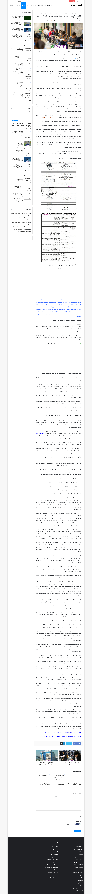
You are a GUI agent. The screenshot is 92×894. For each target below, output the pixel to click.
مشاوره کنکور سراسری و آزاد (52, 859)
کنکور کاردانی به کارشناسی (76, 885)
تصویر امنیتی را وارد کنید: (69, 825)
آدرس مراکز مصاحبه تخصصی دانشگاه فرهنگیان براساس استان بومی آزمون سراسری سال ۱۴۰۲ (63, 732)
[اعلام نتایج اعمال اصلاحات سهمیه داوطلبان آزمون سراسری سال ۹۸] (43, 778)
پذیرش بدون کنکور (78, 849)
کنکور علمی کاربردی (78, 880)
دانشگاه (80, 852)
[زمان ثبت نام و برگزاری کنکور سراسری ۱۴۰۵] (27, 64)
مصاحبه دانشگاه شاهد (53, 875)
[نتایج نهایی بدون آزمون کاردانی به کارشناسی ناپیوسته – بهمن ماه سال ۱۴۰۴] (27, 18)
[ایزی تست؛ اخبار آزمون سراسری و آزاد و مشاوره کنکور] (75, 5)
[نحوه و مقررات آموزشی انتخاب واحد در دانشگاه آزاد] (27, 200)
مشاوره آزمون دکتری (53, 846)
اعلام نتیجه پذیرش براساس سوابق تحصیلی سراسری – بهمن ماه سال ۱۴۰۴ (17, 29)
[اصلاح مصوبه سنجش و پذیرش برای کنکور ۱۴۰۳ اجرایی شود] (74, 778)
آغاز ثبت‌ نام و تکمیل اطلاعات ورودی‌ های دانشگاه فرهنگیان (59, 783)
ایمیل (79, 817)
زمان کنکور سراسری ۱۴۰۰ (53, 872)
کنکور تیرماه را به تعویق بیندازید (18, 227)
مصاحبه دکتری (55, 857)
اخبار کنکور (23, 5)
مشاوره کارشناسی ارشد (53, 849)
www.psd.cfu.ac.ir (40, 433)
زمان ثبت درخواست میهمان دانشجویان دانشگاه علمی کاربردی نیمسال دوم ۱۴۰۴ (18, 149)
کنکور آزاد (80, 875)
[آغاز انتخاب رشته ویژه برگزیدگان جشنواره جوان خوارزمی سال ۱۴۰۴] (27, 97)
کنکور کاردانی (79, 883)
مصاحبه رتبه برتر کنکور (77, 888)
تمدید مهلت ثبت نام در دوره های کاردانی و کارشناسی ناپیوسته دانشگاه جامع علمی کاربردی (18, 70)
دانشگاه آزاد (79, 854)
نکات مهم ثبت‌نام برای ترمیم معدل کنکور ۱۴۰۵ (18, 57)
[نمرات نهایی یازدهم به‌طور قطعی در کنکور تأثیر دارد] (27, 51)
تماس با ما (12, 5)
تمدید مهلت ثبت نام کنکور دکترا (51, 867)
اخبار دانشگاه (18, 5)
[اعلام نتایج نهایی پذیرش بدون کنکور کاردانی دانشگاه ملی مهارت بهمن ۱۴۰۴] (27, 24)
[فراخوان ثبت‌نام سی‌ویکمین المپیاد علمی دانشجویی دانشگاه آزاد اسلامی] (27, 194)
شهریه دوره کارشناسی (77, 872)
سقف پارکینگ (55, 862)
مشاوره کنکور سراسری (42, 5)
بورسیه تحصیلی (79, 846)
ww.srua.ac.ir (78, 453)
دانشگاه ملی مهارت (78, 870)
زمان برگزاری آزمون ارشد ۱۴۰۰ (52, 870)
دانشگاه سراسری (78, 859)
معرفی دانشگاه (79, 890)
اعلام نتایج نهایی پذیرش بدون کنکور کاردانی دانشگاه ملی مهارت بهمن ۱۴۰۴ (17, 23)
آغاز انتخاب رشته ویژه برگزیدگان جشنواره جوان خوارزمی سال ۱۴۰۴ (17, 94)
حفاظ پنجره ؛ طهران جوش (52, 864)
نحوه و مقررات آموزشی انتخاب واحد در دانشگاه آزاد (17, 199)
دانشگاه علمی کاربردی (77, 862)
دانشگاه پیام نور (78, 857)
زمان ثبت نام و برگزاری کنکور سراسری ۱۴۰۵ (18, 63)
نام (80, 812)
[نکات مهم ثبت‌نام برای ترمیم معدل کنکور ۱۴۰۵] (27, 59)
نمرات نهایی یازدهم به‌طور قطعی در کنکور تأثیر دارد (17, 48)
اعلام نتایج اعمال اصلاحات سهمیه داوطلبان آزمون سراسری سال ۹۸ (44, 783)
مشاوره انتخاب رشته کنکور (31, 5)
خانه (79, 13)
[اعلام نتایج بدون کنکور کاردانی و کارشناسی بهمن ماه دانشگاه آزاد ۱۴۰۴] (27, 135)
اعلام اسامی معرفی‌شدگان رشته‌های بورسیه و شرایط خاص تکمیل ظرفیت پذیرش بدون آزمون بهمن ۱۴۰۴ (17, 35)
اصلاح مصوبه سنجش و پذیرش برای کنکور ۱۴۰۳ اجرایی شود (74, 783)
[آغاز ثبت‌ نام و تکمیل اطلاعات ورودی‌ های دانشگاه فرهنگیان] (58, 778)
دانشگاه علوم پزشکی (78, 864)
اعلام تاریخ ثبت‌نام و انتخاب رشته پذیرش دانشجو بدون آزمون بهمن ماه (18, 84)
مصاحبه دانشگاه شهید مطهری (51, 878)
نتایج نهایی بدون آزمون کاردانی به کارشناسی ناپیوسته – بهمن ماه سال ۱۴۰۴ (17, 17)
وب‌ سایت (56, 817)
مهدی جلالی (28, 227)
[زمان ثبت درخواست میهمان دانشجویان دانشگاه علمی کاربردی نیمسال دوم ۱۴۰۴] (27, 152)
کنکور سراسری (49, 5)
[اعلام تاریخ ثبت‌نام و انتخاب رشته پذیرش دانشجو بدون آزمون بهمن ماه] (27, 86)
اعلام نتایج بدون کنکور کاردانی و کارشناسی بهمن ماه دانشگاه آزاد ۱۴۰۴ (17, 133)
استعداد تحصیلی (54, 852)
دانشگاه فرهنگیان (78, 867)
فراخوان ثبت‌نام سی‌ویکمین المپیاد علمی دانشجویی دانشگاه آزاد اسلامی (17, 194)
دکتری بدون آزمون (54, 854)
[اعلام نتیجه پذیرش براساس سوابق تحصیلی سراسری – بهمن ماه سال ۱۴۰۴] (27, 30)
